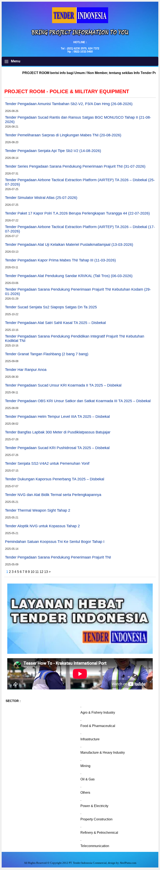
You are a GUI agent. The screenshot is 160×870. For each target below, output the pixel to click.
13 (46, 572)
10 (33, 572)
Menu (15, 61)
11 (37, 572)
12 (42, 572)
